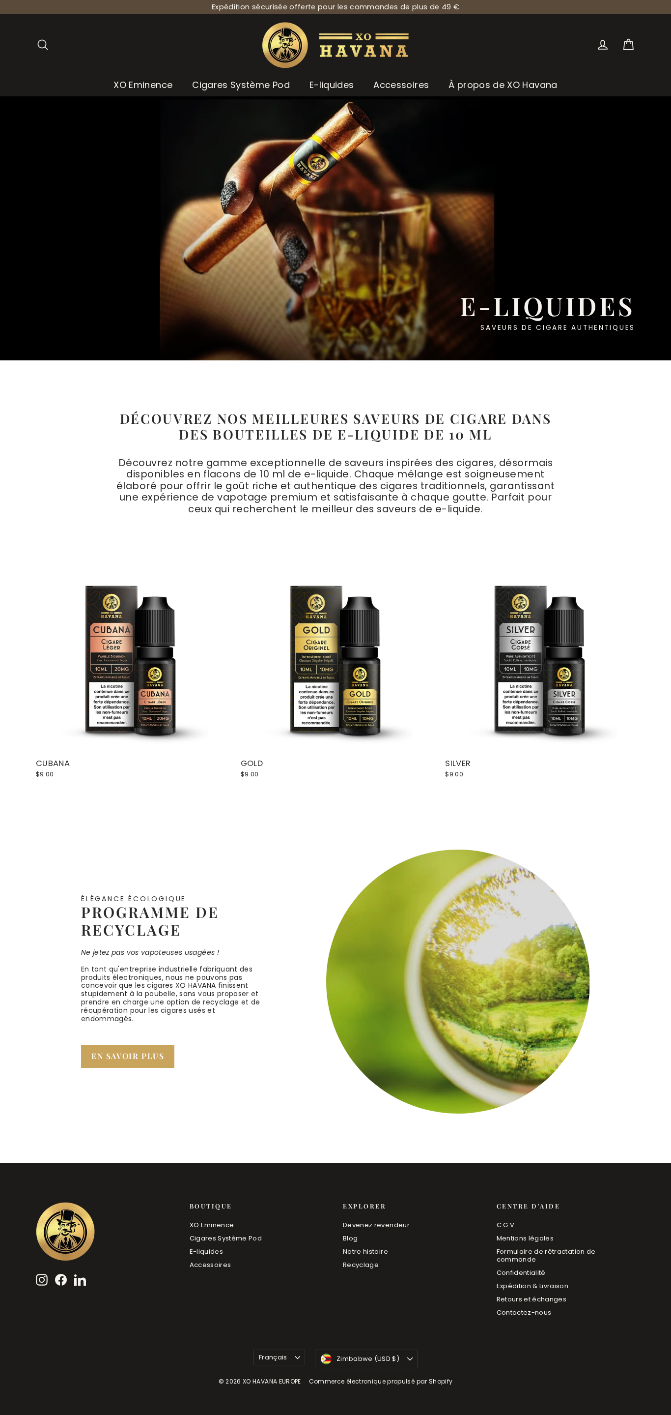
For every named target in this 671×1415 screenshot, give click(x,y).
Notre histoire (365, 1251)
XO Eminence (142, 85)
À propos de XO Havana (502, 85)
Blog (350, 1238)
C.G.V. (506, 1225)
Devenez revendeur (376, 1225)
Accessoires (401, 85)
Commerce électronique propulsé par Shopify (381, 1381)
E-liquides (331, 85)
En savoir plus (127, 1056)
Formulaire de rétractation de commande (546, 1255)
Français (273, 1357)
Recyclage (361, 1264)
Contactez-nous (524, 1312)
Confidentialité (521, 1272)
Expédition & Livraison (533, 1286)
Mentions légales (525, 1238)
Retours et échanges (532, 1299)
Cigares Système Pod (241, 85)
